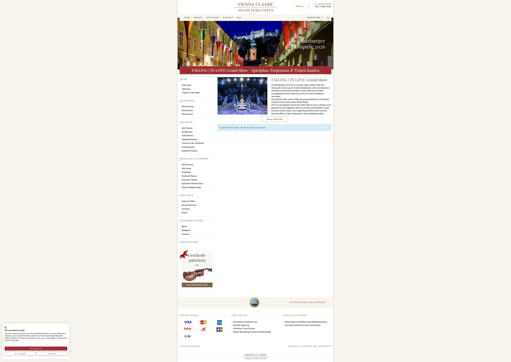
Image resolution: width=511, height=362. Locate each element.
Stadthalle (186, 172)
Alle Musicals (187, 164)
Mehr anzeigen (274, 119)
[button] (189, 44)
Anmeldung (294, 346)
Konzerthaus (187, 110)
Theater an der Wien (191, 92)
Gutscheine (212, 17)
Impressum (307, 346)
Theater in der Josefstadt (193, 143)
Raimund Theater (189, 176)
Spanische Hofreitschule (192, 183)
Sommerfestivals (189, 205)
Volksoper (186, 89)
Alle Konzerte (188, 106)
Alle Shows (186, 168)
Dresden (185, 234)
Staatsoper (186, 85)
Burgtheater (187, 132)
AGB (315, 346)
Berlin (184, 226)
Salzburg (185, 209)
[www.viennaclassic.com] (256, 7)
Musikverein (187, 114)
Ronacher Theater (190, 179)
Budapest (186, 230)
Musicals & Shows (194, 158)
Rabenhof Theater (190, 150)
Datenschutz (325, 346)
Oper (183, 79)
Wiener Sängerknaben (191, 187)
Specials (186, 195)
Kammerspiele (188, 147)
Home (187, 17)
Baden (184, 212)
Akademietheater (189, 139)
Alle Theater (187, 128)
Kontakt (228, 17)
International (191, 220)
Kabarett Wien (188, 201)
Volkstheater (187, 135)
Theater (186, 122)
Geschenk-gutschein (197, 258)
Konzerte (187, 100)
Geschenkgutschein (197, 285)
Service (198, 17)
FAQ (239, 17)
